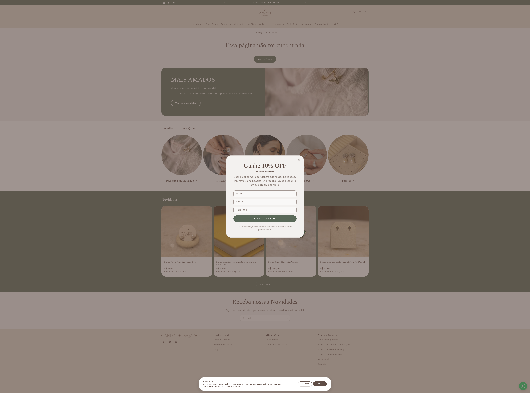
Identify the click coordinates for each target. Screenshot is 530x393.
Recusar (305, 384)
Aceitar (319, 384)
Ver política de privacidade (230, 386)
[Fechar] (299, 160)
